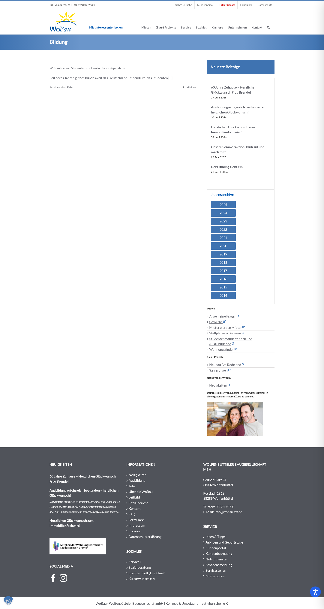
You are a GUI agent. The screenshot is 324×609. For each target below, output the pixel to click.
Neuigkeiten (218, 385)
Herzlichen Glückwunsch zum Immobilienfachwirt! (72, 523)
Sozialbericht (138, 503)
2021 (223, 238)
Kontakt (135, 508)
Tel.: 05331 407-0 (60, 4)
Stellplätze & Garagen (225, 333)
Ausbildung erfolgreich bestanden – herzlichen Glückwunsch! (84, 492)
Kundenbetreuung (219, 553)
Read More (189, 87)
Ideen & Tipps (216, 537)
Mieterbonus (215, 576)
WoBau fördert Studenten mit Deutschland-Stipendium (87, 68)
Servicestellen (216, 570)
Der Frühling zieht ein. (227, 167)
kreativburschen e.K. (214, 603)
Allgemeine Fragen (222, 316)
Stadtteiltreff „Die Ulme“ (147, 573)
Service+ (135, 562)
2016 (223, 279)
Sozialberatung (140, 567)
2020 (223, 246)
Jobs (132, 486)
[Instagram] (63, 578)
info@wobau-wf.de (84, 4)
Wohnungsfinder (221, 349)
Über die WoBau (141, 492)
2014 (223, 295)
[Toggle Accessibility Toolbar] (315, 592)
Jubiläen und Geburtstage (224, 542)
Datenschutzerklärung (145, 537)
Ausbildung (137, 480)
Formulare (136, 520)
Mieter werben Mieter (225, 327)
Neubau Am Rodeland (225, 365)
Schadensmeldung (219, 565)
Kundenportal (216, 548)
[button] (268, 21)
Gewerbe (216, 322)
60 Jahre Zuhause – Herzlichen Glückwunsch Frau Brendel (83, 478)
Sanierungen (218, 370)
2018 (223, 262)
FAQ (132, 514)
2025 (223, 205)
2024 (223, 213)
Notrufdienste (216, 559)
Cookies (134, 531)
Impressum (137, 525)
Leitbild (134, 497)
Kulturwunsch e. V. (142, 579)
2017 (223, 271)
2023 (223, 221)
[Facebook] (53, 578)
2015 (223, 287)
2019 (223, 254)
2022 (223, 229)
